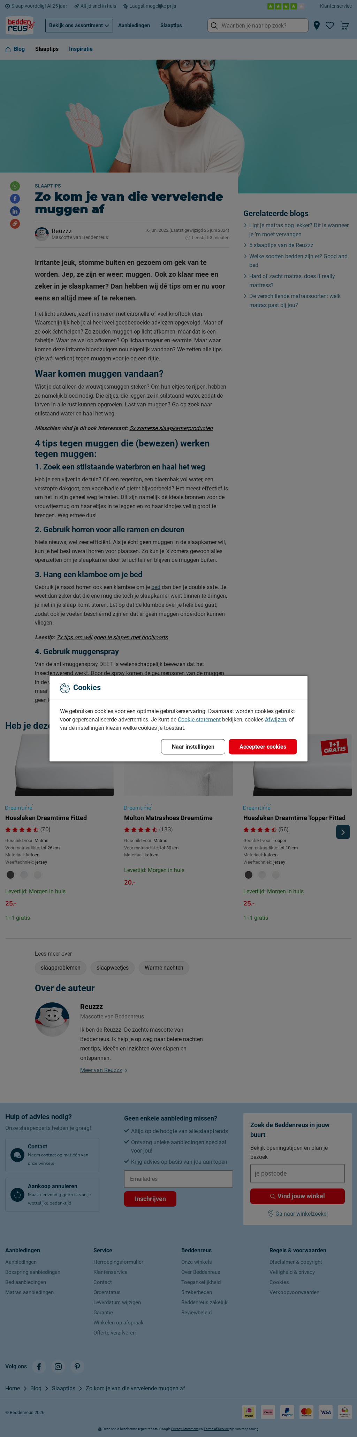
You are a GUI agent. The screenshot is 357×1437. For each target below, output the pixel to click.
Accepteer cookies (263, 746)
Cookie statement (199, 719)
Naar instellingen (193, 746)
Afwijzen (275, 719)
